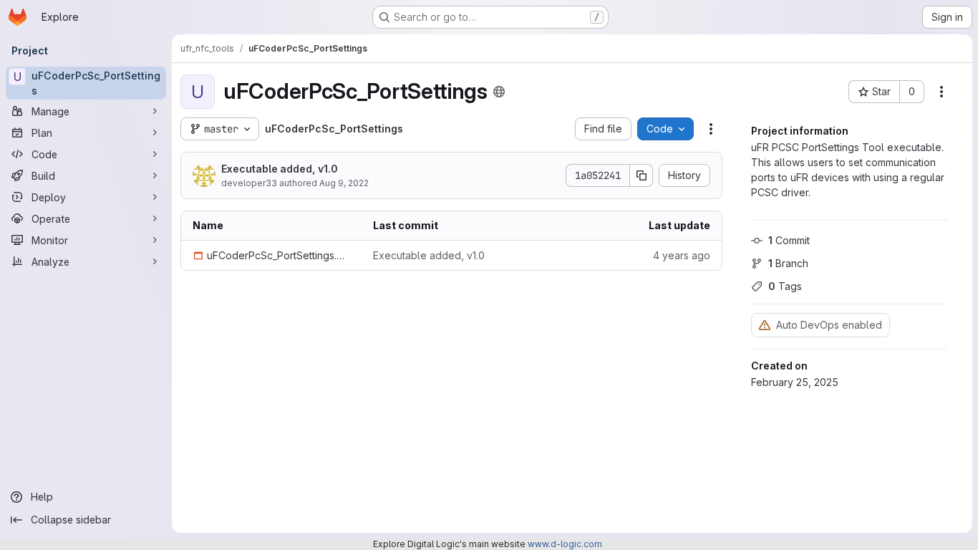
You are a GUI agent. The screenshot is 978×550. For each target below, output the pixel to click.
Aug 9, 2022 (344, 183)
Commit (789, 240)
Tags (785, 286)
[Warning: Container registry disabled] (764, 325)
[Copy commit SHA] (641, 175)
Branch (788, 263)
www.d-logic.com (565, 544)
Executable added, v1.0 (279, 169)
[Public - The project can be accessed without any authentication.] (499, 91)
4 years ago (681, 255)
